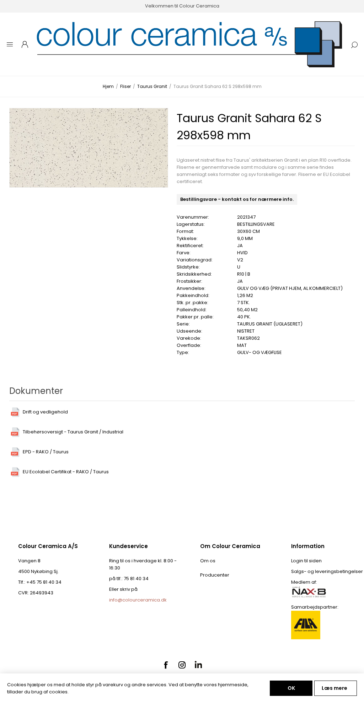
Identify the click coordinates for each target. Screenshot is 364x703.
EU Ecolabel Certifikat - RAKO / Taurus (66, 471)
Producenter (214, 575)
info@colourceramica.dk (138, 600)
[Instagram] (182, 665)
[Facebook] (166, 665)
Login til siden (306, 560)
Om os (207, 560)
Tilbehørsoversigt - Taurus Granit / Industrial (73, 431)
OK (291, 688)
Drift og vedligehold (45, 411)
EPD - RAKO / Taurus (46, 451)
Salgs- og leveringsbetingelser (327, 571)
